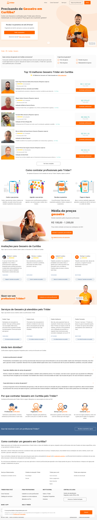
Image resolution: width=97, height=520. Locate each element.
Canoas (27, 478)
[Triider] (17, 2)
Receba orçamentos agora (85, 429)
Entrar (87, 2)
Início (45, 2)
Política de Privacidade (19, 514)
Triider (3, 51)
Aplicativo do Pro (26, 499)
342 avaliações (62, 75)
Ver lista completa (48, 163)
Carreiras (45, 499)
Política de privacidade (84, 517)
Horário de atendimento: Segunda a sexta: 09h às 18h (71, 494)
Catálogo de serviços (6, 496)
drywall (49, 456)
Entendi (86, 512)
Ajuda (51, 483)
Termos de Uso (73, 517)
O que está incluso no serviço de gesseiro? (15, 383)
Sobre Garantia (53, 481)
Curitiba (10, 51)
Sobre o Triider (47, 493)
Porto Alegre (28, 475)
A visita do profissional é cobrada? (12, 357)
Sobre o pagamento (54, 478)
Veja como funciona (24, 37)
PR (6, 51)
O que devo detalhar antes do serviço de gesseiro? (17, 370)
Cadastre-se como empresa (29, 496)
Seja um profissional (76, 2)
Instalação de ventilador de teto (8, 475)
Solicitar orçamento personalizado (62, 232)
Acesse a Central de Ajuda (75, 499)
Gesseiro (16, 51)
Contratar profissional (85, 90)
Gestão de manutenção (79, 475)
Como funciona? (54, 2)
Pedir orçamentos (19, 32)
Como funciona (53, 475)
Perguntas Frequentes (49, 496)
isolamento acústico (59, 456)
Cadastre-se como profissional (48, 297)
